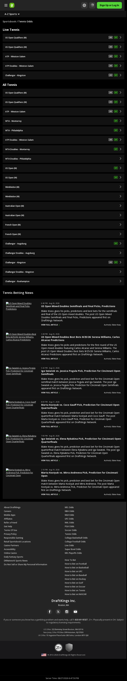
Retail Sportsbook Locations (17, 541)
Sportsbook (9, 21)
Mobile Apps (9, 515)
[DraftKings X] (58, 611)
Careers (7, 511)
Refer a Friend (10, 522)
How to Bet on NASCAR (75, 594)
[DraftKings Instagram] (66, 611)
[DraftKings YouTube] (75, 611)
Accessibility (9, 549)
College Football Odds (75, 541)
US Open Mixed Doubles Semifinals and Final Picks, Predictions (78, 306)
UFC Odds (69, 518)
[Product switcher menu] (6, 5)
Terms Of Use (10, 530)
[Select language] (84, 5)
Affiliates (8, 518)
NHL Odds (69, 522)
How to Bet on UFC (73, 571)
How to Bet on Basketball (77, 567)
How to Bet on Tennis (75, 590)
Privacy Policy (10, 534)
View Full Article (49, 325)
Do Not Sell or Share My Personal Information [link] (25, 564)
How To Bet (70, 560)
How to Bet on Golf (74, 582)
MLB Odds (69, 515)
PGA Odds (69, 526)
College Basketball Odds (76, 537)
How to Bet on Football (76, 563)
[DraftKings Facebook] (49, 611)
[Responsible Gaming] (92, 5)
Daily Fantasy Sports (13, 556)
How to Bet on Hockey (75, 579)
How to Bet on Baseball (76, 575)
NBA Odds (69, 511)
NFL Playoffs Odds (73, 553)
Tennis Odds (71, 534)
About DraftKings (12, 507)
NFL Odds (69, 507)
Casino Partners (11, 545)
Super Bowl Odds (73, 549)
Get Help (8, 526)
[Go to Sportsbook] (12, 5)
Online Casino (10, 553)
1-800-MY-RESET (80, 619)
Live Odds (69, 545)
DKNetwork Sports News (16, 560)
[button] (15, 14)
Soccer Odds (71, 530)
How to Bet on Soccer (75, 586)
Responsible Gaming (13, 537)
